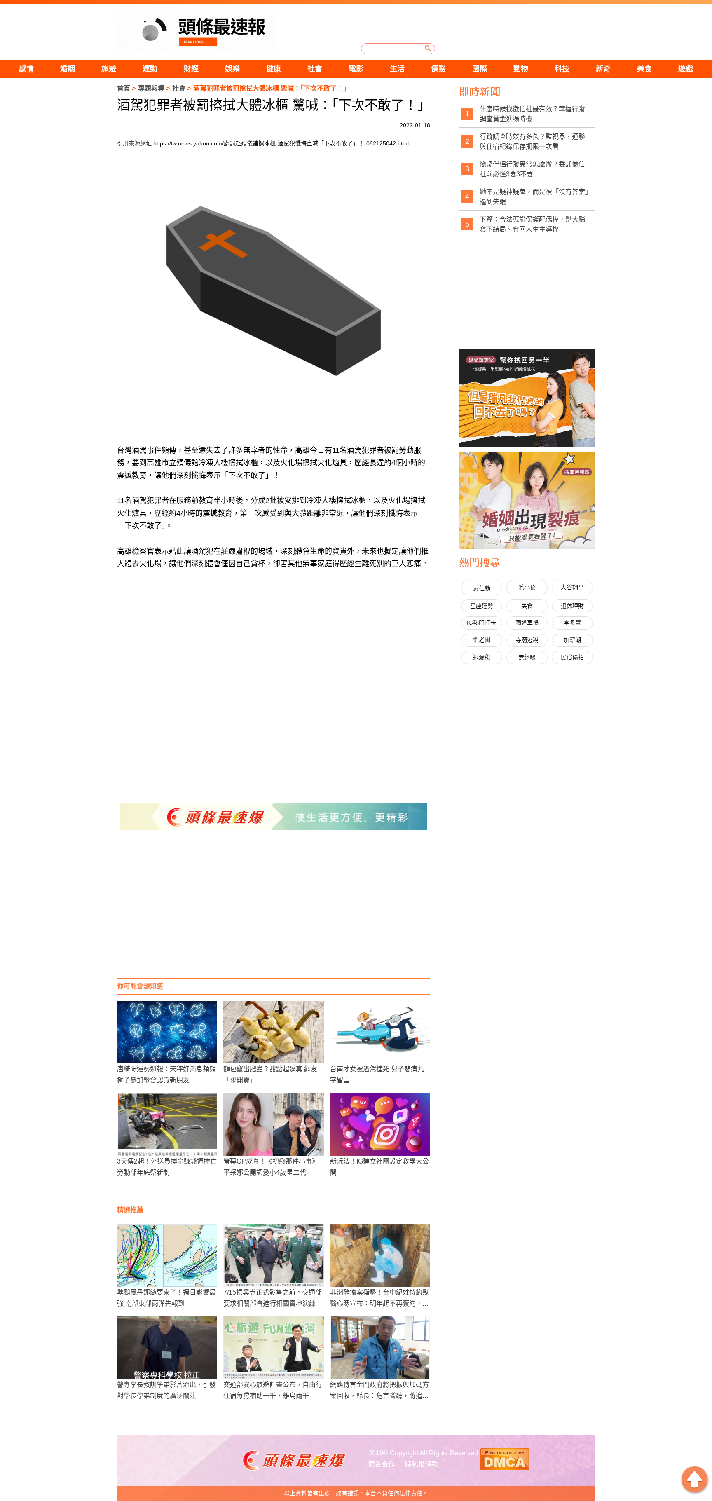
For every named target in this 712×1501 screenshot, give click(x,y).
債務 (438, 69)
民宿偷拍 (572, 657)
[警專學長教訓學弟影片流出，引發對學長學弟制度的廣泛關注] (167, 1347)
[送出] (428, 48)
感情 (26, 69)
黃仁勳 (481, 588)
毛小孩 (527, 587)
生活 (397, 69)
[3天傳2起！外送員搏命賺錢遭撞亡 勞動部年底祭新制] (167, 1124)
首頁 (123, 88)
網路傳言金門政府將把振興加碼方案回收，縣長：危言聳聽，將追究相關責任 (379, 1395)
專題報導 (151, 88)
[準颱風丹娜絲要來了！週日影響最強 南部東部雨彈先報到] (167, 1255)
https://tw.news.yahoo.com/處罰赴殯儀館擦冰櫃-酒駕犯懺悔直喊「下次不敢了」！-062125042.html (281, 143)
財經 (191, 69)
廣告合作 (381, 1464)
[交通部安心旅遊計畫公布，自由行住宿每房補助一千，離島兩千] (273, 1347)
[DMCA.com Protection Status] (504, 1458)
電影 (356, 69)
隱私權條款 (421, 1464)
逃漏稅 (481, 657)
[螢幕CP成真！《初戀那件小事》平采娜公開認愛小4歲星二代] (273, 1124)
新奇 (603, 69)
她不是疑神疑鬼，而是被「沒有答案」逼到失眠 (534, 196)
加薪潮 (572, 640)
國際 (479, 69)
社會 (314, 69)
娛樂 (232, 69)
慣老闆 (481, 640)
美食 (644, 69)
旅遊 (108, 69)
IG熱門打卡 (481, 622)
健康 (273, 69)
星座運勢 (481, 605)
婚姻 (67, 69)
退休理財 (572, 605)
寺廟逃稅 (527, 640)
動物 (520, 69)
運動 (150, 69)
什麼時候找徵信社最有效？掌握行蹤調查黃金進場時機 (532, 113)
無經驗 (527, 657)
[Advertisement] (273, 912)
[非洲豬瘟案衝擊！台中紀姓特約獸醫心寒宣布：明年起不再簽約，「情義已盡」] (380, 1255)
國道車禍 (527, 622)
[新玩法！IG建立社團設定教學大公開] (380, 1124)
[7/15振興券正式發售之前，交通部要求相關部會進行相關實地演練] (273, 1255)
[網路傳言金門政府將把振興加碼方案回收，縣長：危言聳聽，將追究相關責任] (380, 1347)
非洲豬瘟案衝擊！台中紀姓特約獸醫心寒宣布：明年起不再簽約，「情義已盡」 (379, 1303)
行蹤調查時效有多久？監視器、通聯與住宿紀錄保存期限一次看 (532, 141)
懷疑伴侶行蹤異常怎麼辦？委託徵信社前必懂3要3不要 (532, 169)
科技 (562, 69)
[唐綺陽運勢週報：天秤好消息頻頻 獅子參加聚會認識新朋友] (167, 1032)
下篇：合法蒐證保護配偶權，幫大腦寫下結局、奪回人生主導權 (532, 224)
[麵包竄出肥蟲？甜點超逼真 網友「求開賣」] (273, 1032)
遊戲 (685, 69)
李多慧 (572, 622)
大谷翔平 (572, 587)
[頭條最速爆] (196, 30)
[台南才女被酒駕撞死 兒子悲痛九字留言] (380, 1032)
